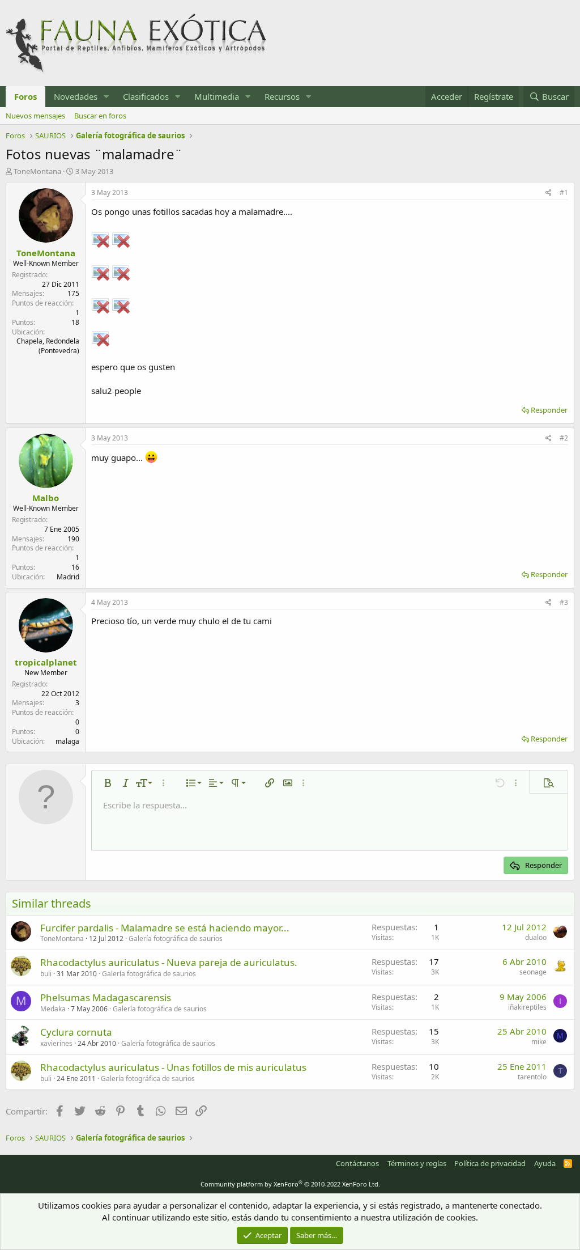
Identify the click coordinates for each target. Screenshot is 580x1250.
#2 (564, 438)
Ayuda (545, 1163)
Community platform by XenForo (290, 1184)
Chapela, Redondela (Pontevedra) (47, 345)
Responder (549, 410)
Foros (25, 96)
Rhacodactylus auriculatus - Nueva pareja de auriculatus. (168, 962)
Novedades (75, 96)
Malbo (45, 497)
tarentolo (532, 1077)
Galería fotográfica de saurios (176, 938)
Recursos (282, 96)
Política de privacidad (490, 1163)
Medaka (53, 1009)
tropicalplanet (46, 662)
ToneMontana (37, 171)
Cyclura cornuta (76, 1032)
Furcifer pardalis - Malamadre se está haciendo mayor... (164, 927)
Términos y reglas (416, 1163)
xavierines (56, 1043)
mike (539, 1041)
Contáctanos (357, 1163)
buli (46, 973)
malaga (67, 741)
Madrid (68, 577)
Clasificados (146, 96)
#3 (564, 602)
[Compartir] (548, 193)
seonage (533, 972)
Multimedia (216, 96)
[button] (106, 96)
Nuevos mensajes (35, 116)
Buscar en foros (100, 116)
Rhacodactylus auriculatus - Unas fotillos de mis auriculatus (173, 1067)
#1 (564, 192)
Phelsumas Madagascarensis (105, 997)
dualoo (536, 937)
